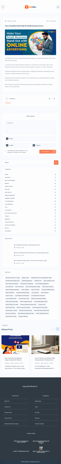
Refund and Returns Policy (11, 424)
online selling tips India (12, 304)
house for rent (35, 289)
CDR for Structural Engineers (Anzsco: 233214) (21, 442)
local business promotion (38, 295)
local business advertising (22, 295)
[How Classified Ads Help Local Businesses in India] (8, 246)
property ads (41, 304)
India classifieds (10, 292)
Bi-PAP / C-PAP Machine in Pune (21, 451)
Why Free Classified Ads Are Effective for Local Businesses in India (31, 252)
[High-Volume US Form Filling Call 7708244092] (41, 438)
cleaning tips (37, 280)
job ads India (35, 292)
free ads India (9, 286)
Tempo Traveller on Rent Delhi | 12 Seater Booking (41, 452)
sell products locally (11, 310)
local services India (24, 298)
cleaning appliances (27, 280)
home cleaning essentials (12, 289)
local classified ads (11, 298)
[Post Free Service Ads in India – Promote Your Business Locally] (8, 262)
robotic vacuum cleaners (23, 307)
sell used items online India (41, 310)
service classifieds (11, 313)
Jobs (36, 407)
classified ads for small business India (41, 277)
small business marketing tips (26, 313)
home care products (47, 286)
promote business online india (28, 304)
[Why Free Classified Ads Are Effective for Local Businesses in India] (8, 254)
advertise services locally (13, 277)
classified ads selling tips (12, 280)
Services (37, 418)
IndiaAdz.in (12, 98)
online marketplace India (40, 301)
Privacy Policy (8, 412)
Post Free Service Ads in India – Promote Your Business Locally (30, 260)
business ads (25, 277)
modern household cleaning (38, 298)
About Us (6, 401)
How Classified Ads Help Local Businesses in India (27, 245)
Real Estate (38, 401)
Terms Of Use (8, 418)
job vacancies (45, 292)
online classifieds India (26, 301)
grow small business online (33, 286)
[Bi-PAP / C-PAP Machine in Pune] (21, 448)
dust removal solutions (12, 283)
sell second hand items (25, 310)
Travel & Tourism (39, 424)
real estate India (10, 307)
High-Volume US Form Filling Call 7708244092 (41, 442)
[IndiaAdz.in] (30, 7)
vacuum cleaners (23, 316)
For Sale (37, 412)
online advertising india (12, 301)
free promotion (19, 286)
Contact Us (7, 407)
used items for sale (11, 316)
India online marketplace (22, 292)
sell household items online (40, 307)
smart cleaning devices (42, 313)
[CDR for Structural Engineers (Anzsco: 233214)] (21, 438)
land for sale (9, 295)
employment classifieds (26, 283)
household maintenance (48, 289)
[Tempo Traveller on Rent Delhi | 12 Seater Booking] (41, 448)
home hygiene (25, 289)
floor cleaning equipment (42, 283)
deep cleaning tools (49, 280)
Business (8, 103)
